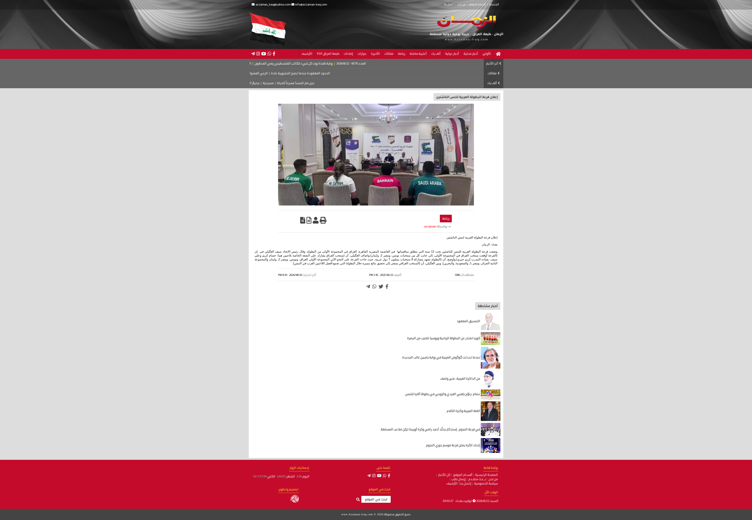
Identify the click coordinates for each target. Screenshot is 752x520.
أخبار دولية (452, 53)
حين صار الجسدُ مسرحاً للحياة (320, 83)
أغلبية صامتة (418, 53)
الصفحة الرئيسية (486, 475)
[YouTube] (263, 53)
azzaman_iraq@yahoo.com (273, 4)
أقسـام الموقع (462, 475)
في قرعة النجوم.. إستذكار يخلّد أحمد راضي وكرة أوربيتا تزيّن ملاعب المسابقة (431, 429)
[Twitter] (381, 286)
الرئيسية (494, 4)
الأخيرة (375, 53)
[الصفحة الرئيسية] (498, 54)
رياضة (401, 53)
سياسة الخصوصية (486, 483)
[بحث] (358, 499)
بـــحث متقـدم (477, 479)
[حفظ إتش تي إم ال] (309, 220)
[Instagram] (258, 53)
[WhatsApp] (269, 53)
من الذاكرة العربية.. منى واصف (460, 378)
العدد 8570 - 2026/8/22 (381, 63)
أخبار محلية (471, 53)
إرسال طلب (458, 479)
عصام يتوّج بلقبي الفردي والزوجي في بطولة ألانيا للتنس (443, 394)
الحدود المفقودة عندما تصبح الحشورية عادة (328, 73)
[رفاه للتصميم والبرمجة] (294, 501)
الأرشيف (306, 53)
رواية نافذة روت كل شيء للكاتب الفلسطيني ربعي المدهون (323, 63)
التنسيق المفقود (469, 321)
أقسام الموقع (477, 4)
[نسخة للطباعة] (323, 220)
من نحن (461, 4)
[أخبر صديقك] (316, 220)
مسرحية (292, 83)
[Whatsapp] (374, 286)
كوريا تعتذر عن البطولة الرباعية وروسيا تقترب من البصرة (444, 338)
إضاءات (348, 53)
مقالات (388, 53)
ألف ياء (436, 53)
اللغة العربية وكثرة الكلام (464, 411)
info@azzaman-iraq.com (311, 4)
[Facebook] (274, 53)
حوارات (362, 53)
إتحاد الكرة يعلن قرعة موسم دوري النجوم (453, 445)
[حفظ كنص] (302, 220)
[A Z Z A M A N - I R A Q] (466, 28)
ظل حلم (258, 83)
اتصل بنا (449, 4)
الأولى (487, 53)
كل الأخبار (444, 475)
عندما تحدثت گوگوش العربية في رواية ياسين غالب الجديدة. (441, 357)
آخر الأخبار (492, 63)
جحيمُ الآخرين (275, 83)
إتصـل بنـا (465, 483)
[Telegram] (253, 53)
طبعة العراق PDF (328, 53)
